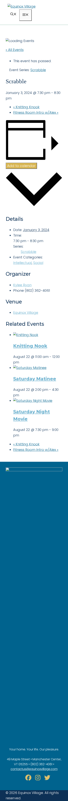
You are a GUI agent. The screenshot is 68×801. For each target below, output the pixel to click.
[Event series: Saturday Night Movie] (21, 435)
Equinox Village (25, 312)
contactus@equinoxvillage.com (34, 769)
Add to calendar (21, 165)
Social (38, 262)
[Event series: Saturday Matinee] (21, 395)
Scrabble (28, 251)
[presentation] (25, 334)
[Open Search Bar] (13, 14)
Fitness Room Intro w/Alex (35, 112)
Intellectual (22, 262)
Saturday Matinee (34, 378)
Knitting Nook (30, 346)
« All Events (15, 49)
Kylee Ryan (22, 285)
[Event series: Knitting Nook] (21, 362)
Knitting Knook (26, 107)
